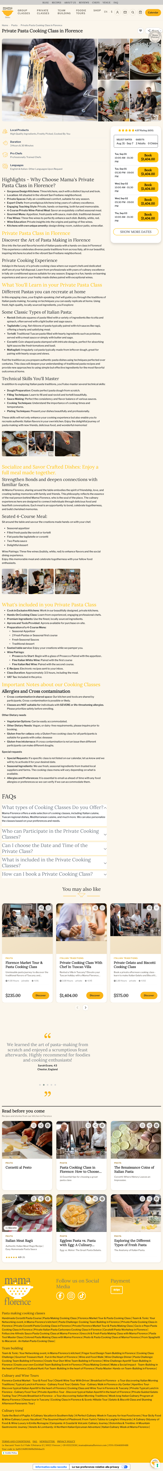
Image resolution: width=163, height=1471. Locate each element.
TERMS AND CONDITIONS (16, 1441)
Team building (12, 1348)
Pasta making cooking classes (23, 1313)
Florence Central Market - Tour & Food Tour (27, 1380)
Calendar (153, 12)
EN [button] (105, 11)
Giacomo (12, 1228)
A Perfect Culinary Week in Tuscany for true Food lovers (108, 1415)
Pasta (14, 25)
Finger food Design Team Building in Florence (108, 1353)
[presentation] (77, 1007)
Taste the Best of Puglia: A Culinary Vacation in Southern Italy (38, 1415)
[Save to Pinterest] (48, 1125)
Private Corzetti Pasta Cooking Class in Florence (42, 1325)
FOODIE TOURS (81, 12)
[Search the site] (133, 12)
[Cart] (140, 12)
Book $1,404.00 (148, 157)
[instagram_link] (71, 1296)
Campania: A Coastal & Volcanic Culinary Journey (79, 1423)
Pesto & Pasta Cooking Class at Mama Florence (112, 1337)
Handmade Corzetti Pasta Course (21, 1318)
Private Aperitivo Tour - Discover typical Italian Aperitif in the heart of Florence (84, 1392)
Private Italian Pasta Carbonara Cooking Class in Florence (68, 1329)
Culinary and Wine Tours (20, 1375)
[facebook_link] (60, 1296)
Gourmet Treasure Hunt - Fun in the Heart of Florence (46, 1357)
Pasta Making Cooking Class (60, 1318)
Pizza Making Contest (96, 1364)
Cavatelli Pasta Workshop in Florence (125, 1329)
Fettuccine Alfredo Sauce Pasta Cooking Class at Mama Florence (40, 1333)
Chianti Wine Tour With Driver (71, 1380)
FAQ (35, 1441)
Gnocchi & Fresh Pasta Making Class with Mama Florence (114, 1333)
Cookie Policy (11, 1453)
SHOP (97, 10)
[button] (40, 1084)
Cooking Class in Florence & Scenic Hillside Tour (79, 1399)
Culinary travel (13, 1410)
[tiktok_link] (82, 1296)
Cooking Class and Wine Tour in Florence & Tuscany (98, 1388)
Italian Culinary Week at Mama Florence (125, 1427)
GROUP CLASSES (24, 12)
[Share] (41, 908)
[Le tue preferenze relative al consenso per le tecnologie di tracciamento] (157, 1465)
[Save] (34, 1125)
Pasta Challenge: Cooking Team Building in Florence (89, 1322)
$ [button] (111, 11)
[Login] (117, 12)
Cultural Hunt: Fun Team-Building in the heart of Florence (61, 1368)
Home (5, 25)
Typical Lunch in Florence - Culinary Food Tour (43, 1384)
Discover (41, 995)
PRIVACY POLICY (66, 1441)
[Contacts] (125, 12)
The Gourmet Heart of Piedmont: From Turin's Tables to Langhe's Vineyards (87, 1419)
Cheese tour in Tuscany (35, 1399)
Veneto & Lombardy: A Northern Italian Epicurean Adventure (64, 1427)
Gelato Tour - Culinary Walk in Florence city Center (100, 1384)
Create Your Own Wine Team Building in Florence (73, 1360)
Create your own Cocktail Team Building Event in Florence (48, 1364)
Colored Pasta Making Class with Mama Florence (53, 1337)
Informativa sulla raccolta (51, 1466)
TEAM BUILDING (64, 12)
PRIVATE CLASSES (43, 12)
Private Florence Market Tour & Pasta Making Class (102, 1325)
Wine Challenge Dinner (118, 1357)
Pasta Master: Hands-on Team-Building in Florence (126, 1368)
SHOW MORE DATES (135, 232)
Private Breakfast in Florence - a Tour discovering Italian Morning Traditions (62, 1395)
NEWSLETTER (47, 1441)
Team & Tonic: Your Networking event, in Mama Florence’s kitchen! (41, 1353)
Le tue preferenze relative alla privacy (95, 1466)
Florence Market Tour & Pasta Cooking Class (104, 1318)
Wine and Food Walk (91, 1357)
